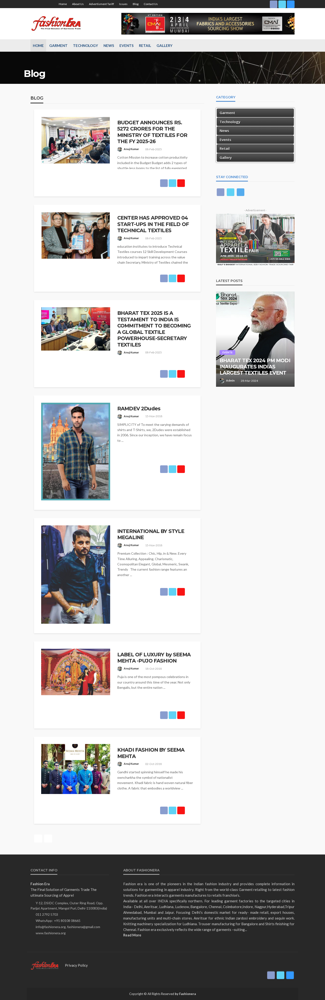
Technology (85, 45)
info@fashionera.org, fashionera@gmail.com (68, 927)
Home (63, 4)
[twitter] (282, 4)
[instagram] (291, 4)
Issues (123, 4)
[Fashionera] (57, 23)
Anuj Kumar (131, 149)
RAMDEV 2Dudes (138, 409)
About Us (78, 4)
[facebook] (273, 4)
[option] (255, 339)
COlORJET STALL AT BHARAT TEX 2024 (245, 370)
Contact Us (151, 4)
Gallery (164, 45)
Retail (145, 45)
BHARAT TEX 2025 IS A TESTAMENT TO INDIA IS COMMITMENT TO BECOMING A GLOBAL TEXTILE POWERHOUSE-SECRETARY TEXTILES (154, 328)
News (108, 45)
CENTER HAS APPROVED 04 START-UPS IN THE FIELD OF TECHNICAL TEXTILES (153, 224)
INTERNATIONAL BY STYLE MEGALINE (150, 534)
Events (126, 45)
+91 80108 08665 (67, 921)
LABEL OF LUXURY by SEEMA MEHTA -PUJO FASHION (154, 658)
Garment (58, 45)
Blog (135, 4)
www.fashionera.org (51, 933)
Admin (230, 380)
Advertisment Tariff (101, 4)
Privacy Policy (76, 965)
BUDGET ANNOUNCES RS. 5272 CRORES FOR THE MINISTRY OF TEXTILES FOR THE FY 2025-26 (152, 132)
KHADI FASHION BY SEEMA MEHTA (151, 753)
